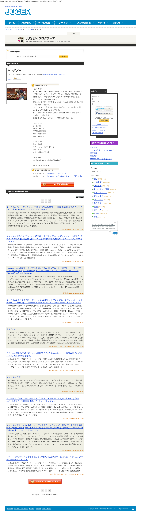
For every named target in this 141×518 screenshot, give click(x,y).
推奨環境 (31, 508)
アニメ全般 (98, 196)
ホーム (11, 22)
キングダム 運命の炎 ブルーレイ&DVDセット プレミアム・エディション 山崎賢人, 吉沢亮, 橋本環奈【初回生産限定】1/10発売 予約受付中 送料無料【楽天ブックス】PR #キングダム (44, 238)
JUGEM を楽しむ (84, 22)
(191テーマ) (105, 182)
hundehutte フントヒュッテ (101, 159)
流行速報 (93, 153)
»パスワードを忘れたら (99, 130)
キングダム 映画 (13, 377)
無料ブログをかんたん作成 (13, 6)
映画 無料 (93, 156)
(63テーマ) (105, 186)
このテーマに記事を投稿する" (45, 481)
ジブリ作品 (98, 199)
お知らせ (117, 22)
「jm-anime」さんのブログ (56, 174)
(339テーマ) (107, 196)
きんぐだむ (11, 329)
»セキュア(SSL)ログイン (100, 125)
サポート (102, 22)
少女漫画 (97, 186)
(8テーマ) (105, 210)
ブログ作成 (27, 22)
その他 (97, 213)
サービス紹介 (45, 22)
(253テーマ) (102, 179)
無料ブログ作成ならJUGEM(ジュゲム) (18, 13)
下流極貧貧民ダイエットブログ (101, 150)
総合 (96, 179)
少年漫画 (97, 182)
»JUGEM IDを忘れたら (99, 127)
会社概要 (38, 508)
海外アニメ (98, 203)
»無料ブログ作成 (97, 133)
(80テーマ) (101, 207)
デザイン (64, 22)
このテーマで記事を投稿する (57, 184)
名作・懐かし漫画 (101, 189)
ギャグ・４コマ (100, 193)
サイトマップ (46, 508)
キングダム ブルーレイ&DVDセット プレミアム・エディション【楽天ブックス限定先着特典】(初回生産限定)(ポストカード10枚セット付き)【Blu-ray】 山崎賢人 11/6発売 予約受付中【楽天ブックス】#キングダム (44, 427)
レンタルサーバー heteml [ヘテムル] (103, 225)
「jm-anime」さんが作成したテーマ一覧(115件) (64, 176)
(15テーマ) (113, 189)
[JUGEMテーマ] (73, 33)
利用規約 (10, 508)
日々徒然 (93, 147)
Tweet (10, 79)
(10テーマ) (101, 217)
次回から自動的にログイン (105, 118)
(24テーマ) (111, 193)
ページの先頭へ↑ (133, 508)
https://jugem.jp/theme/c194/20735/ (54, 74)
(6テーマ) (107, 199)
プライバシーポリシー (21, 508)
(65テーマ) (103, 213)
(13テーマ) (107, 203)
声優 (96, 206)
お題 (96, 217)
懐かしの (97, 210)
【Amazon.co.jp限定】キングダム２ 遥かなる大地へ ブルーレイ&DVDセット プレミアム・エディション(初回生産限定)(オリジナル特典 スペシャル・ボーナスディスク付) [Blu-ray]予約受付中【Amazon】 (43, 270)
